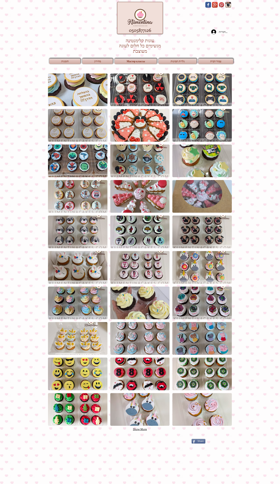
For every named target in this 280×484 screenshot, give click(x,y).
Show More (140, 429)
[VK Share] (164, 441)
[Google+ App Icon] (215, 5)
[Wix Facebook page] (208, 5)
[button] (178, 61)
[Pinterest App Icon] (221, 5)
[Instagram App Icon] (228, 5)
